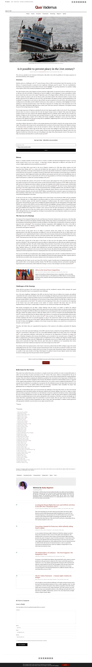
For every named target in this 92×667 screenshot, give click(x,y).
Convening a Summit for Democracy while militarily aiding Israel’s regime (54, 527)
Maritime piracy (45, 475)
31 (58, 302)
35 (18, 333)
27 (26, 242)
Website (17, 634)
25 (34, 227)
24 (30, 223)
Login (12, 1)
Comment (18, 609)
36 (72, 335)
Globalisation (19, 475)
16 (49, 172)
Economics (38, 13)
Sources (19, 404)
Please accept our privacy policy (24, 147)
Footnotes (19, 409)
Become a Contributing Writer (26, 1)
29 (72, 263)
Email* (17, 630)
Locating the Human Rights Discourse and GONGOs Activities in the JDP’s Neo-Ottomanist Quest (55, 505)
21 (68, 199)
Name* (17, 625)
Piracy (55, 475)
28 (27, 245)
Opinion (64, 13)
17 (48, 177)
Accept (65, 665)
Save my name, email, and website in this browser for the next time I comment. (32, 640)
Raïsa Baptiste (42, 71)
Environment (45, 13)
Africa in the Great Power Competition (47, 270)
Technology (52, 13)
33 (39, 319)
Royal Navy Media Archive (55, 63)
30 (49, 297)
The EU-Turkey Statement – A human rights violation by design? (53, 576)
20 (41, 190)
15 (31, 172)
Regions (58, 13)
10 (22, 128)
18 (64, 182)
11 (67, 130)
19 (56, 185)
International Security (28, 475)
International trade (37, 475)
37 (59, 342)
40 (49, 386)
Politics (28, 13)
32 (19, 313)
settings (57, 665)
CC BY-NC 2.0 (61, 63)
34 (29, 322)
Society (32, 13)
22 (47, 205)
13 (45, 163)
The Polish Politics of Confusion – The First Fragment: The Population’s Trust (54, 553)
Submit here (46, 362)
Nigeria (51, 475)
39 (49, 352)
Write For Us (16, 1)
